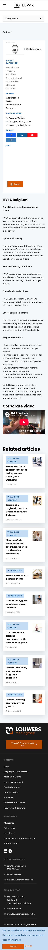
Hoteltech (9, 797)
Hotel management (13, 782)
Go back (7, 32)
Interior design (11, 792)
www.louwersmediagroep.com (22, 924)
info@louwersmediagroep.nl (20, 880)
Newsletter (9, 833)
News (6, 766)
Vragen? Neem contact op (22, 744)
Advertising (9, 828)
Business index (11, 843)
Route (17, 184)
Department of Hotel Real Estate (19, 838)
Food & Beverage (12, 787)
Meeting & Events (12, 777)
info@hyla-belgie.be (20, 121)
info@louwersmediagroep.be (21, 914)
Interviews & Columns (14, 808)
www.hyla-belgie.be (19, 125)
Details (28, 945)
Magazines (9, 823)
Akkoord (13, 946)
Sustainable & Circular (14, 802)
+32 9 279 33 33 (17, 118)
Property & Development (16, 771)
